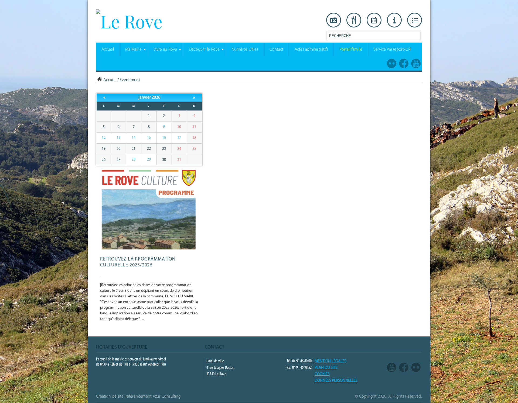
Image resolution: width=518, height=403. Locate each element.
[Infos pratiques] (394, 20)
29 (149, 160)
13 (118, 138)
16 (164, 138)
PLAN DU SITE (326, 368)
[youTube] (391, 368)
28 (133, 160)
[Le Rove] (129, 21)
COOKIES (322, 374)
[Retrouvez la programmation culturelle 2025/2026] (149, 248)
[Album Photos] (416, 368)
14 (133, 138)
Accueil (110, 80)
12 (103, 138)
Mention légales (330, 361)
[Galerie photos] (333, 20)
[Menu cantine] (353, 20)
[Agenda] (374, 20)
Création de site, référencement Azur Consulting (138, 396)
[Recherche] (416, 37)
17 (179, 138)
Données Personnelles (336, 381)
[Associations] (414, 20)
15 (149, 138)
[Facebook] (403, 368)
